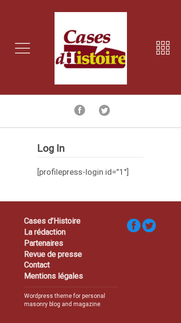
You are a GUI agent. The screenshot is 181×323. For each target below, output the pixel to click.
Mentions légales (53, 276)
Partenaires (43, 243)
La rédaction (45, 232)
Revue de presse (53, 254)
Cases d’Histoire (52, 220)
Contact (37, 264)
